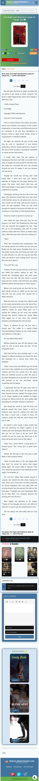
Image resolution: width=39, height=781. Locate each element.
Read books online (9, 11)
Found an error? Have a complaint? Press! (17, 538)
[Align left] (16, 602)
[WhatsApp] (8, 53)
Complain (33, 53)
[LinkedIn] (10, 53)
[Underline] (13, 602)
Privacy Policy (18, 767)
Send (19, 637)
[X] (5, 53)
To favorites (20, 53)
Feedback (9, 767)
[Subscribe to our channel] (13, 774)
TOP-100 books (28, 767)
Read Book (10, 60)
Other (17, 11)
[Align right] (22, 602)
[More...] (26, 602)
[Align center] (19, 602)
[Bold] (7, 602)
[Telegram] (3, 53)
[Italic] (10, 602)
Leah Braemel (10, 69)
